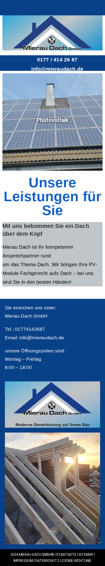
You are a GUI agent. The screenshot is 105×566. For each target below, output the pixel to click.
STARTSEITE (66, 555)
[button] (99, 6)
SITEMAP (86, 555)
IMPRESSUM (23, 561)
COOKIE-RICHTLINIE (77, 561)
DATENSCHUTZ (47, 561)
